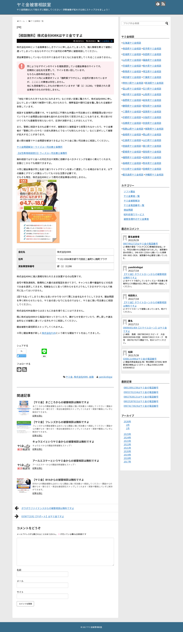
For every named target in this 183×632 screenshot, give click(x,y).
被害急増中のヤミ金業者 (136, 219)
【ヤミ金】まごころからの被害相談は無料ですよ (60, 402)
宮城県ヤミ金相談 (132, 54)
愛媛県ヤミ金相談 (132, 151)
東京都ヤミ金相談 (132, 77)
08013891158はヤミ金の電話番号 (141, 387)
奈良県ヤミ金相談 (152, 123)
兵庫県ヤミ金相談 (132, 123)
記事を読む (37, 415)
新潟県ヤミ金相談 (154, 83)
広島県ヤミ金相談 (132, 140)
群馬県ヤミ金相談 (132, 71)
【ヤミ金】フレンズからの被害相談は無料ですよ (60, 422)
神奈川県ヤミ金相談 (133, 83)
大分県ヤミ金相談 (132, 168)
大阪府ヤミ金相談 (152, 117)
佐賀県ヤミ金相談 (152, 157)
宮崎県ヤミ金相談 (152, 168)
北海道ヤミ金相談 (132, 42)
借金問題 (128, 209)
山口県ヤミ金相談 (152, 140)
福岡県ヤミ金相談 (132, 157)
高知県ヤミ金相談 (152, 151)
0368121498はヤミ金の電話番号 (140, 358)
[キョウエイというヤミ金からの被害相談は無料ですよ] (24, 447)
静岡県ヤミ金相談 (132, 105)
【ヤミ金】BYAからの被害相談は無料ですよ (58, 479)
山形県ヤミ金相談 (132, 60)
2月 (128, 425)
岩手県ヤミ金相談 (152, 48)
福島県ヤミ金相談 (152, 60)
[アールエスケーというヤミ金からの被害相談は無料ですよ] (24, 466)
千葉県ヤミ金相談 (152, 77)
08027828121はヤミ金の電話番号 (141, 396)
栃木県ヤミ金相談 (152, 65)
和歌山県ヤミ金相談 (133, 128)
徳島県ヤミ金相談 (132, 146)
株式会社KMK (81, 376)
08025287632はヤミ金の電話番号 (141, 401)
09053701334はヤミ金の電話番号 (141, 392)
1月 (128, 428)
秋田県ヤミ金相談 (152, 54)
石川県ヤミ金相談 (152, 88)
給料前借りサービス (134, 214)
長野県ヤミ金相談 (132, 100)
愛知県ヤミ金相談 (152, 105)
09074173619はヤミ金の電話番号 (141, 406)
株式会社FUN (49, 333)
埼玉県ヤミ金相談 (152, 71)
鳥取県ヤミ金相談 (154, 128)
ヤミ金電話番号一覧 (134, 205)
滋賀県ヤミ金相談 (152, 111)
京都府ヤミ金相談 (132, 117)
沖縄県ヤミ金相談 (154, 174)
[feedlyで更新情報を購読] (157, 3)
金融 (91, 376)
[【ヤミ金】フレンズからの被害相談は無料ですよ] (24, 428)
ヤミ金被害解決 (132, 200)
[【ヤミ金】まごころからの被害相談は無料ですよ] (24, 408)
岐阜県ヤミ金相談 (152, 100)
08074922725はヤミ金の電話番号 (140, 243)
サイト (20, 592)
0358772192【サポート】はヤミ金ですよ (42, 516)
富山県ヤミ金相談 (132, 88)
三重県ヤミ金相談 (132, 111)
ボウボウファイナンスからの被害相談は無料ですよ (47, 508)
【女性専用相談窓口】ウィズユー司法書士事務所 (42, 153)
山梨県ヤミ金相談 (152, 94)
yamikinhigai (105, 376)
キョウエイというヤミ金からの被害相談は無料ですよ (63, 441)
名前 (19, 570)
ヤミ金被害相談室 (34, 4)
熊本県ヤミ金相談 (152, 163)
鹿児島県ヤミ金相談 (133, 174)
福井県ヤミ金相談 (132, 94)
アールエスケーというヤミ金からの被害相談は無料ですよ (65, 460)
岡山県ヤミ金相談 (152, 134)
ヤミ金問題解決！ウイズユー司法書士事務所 (39, 147)
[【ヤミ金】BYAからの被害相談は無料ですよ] (24, 485)
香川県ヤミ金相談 (152, 146)
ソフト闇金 (129, 191)
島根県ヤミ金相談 (132, 134)
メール (20, 581)
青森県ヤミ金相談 (132, 48)
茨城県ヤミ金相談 (132, 65)
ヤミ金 (69, 376)
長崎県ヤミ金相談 (132, 163)
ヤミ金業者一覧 (106, 41)
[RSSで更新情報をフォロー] (163, 3)
